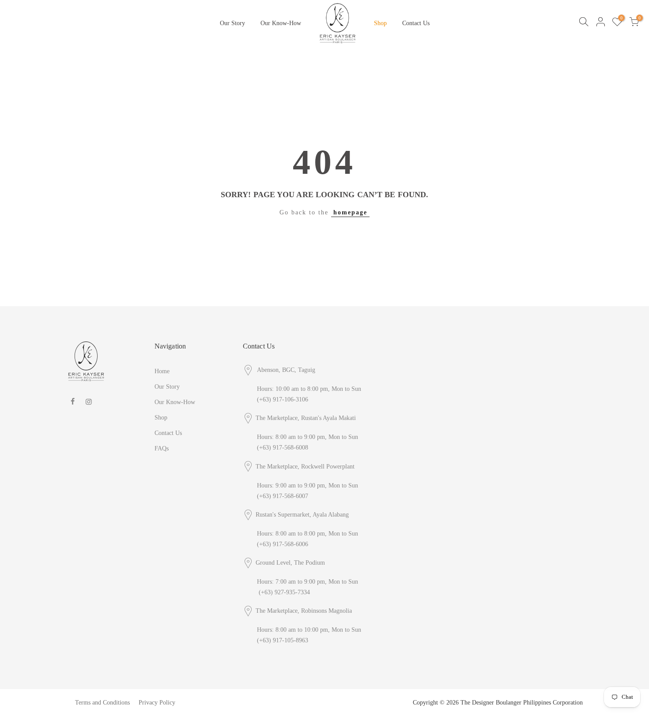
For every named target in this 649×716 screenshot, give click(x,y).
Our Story (232, 23)
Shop (380, 23)
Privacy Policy (157, 702)
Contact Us (416, 23)
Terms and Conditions (102, 702)
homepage (350, 212)
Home (162, 371)
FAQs (162, 448)
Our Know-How (280, 23)
